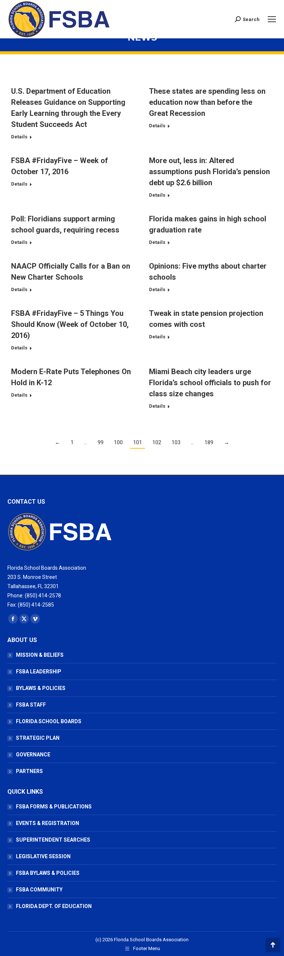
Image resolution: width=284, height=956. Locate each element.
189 (208, 442)
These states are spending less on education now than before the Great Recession (207, 102)
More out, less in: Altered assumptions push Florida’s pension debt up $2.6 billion (209, 171)
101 (137, 442)
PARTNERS (29, 771)
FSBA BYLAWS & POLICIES (48, 873)
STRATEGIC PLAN (38, 738)
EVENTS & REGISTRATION (47, 823)
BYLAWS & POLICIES (40, 688)
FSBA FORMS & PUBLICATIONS (54, 807)
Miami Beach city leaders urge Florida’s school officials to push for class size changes (210, 382)
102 (156, 442)
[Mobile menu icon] (272, 19)
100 (118, 442)
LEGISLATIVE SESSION (43, 856)
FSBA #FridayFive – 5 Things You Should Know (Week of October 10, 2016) (70, 324)
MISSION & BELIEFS (40, 655)
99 (101, 442)
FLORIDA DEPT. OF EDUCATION (54, 906)
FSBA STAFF (31, 705)
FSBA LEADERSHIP (38, 671)
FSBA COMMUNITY (39, 890)
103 (176, 442)
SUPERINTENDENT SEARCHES (53, 840)
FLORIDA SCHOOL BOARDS (48, 721)
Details (19, 136)
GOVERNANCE (33, 754)
